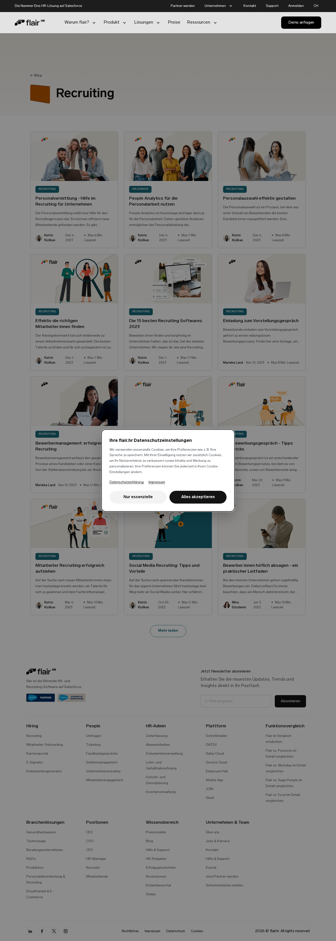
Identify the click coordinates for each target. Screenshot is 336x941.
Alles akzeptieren (198, 497)
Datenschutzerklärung (126, 482)
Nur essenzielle (138, 497)
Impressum (157, 482)
